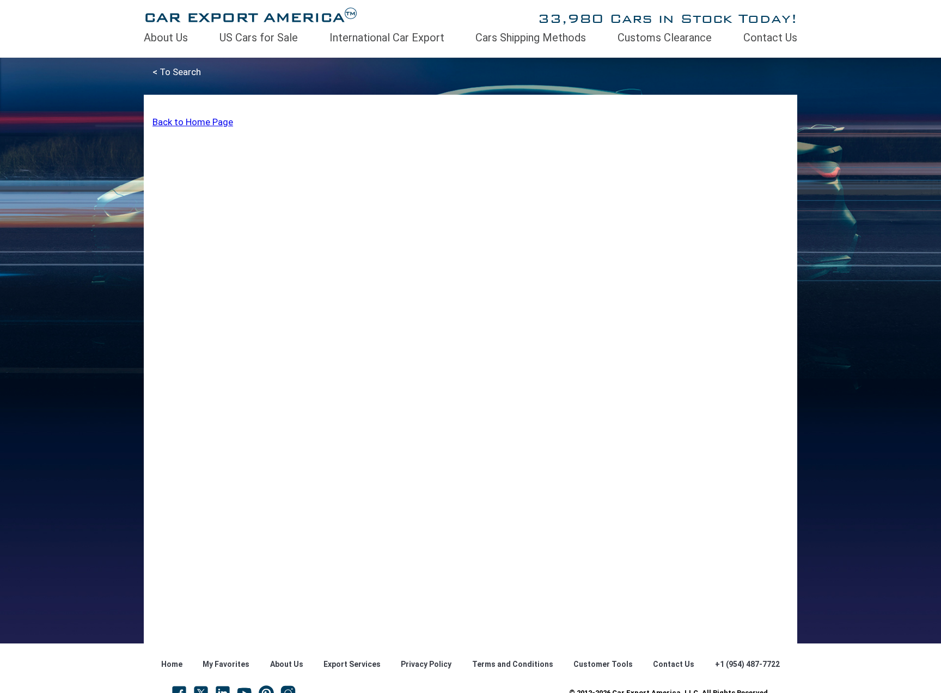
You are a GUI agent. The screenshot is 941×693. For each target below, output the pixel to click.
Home (171, 664)
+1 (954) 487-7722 (747, 664)
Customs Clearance (665, 37)
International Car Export (386, 37)
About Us (166, 37)
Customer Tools (603, 664)
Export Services (352, 664)
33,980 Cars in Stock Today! (667, 18)
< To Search (176, 71)
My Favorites (226, 664)
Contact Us (770, 37)
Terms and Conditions (512, 664)
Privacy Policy (426, 664)
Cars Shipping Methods (530, 37)
